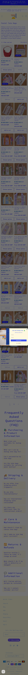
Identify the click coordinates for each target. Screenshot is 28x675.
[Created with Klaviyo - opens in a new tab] (14, 346)
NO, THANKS (18, 343)
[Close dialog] (27, 329)
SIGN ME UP (18, 340)
